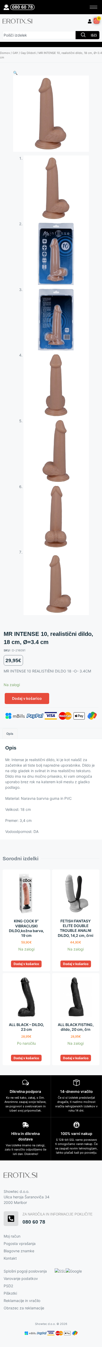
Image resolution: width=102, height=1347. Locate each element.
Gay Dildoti (28, 53)
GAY (15, 53)
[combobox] (39, 35)
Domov (5, 53)
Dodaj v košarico (27, 698)
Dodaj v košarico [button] (26, 964)
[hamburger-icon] (93, 7)
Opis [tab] (9, 734)
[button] (15, 73)
